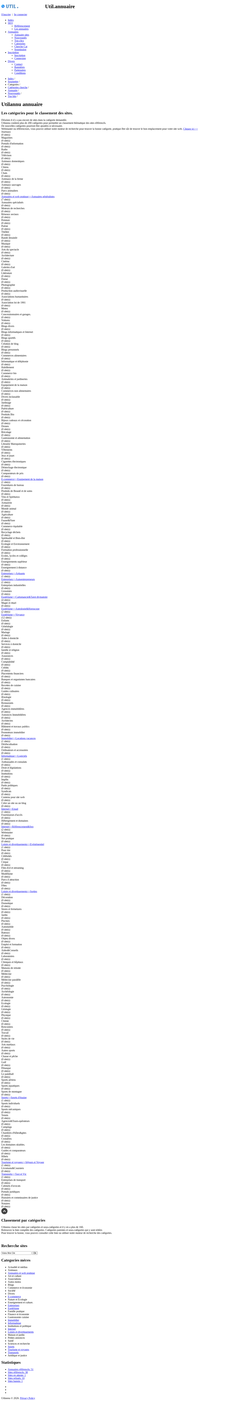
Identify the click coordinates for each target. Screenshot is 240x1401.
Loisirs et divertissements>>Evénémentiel (22, 844)
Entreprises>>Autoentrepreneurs (18, 579)
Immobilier (13, 1320)
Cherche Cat (20, 46)
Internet (12, 1329)
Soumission (20, 49)
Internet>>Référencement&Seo (17, 826)
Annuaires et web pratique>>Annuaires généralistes (28, 196)
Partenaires (20, 70)
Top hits (12, 96)
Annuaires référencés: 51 (20, 1369)
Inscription (13, 52)
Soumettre (13, 81)
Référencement (22, 26)
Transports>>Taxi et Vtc (13, 1174)
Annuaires (13, 31)
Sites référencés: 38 (18, 1372)
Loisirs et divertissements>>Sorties (19, 891)
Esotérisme (13, 1308)
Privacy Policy (27, 1398)
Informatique (14, 1323)
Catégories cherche (17, 87)
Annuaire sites (21, 34)
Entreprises (13, 1305)
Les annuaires (21, 28)
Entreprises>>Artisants (13, 573)
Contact (18, 64)
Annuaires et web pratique (21, 1273)
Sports (11, 1346)
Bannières (19, 67)
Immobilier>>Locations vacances (18, 738)
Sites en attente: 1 (17, 1375)
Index (11, 20)
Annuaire (12, 90)
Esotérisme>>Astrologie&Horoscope (20, 608)
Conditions (20, 73)
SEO (10, 23)
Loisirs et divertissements (21, 1332)
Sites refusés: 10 (16, 1378)
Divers (11, 61)
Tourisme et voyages (18, 1349)
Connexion (20, 58)
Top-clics (19, 40)
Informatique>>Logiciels (14, 756)
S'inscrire (6, 14)
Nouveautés (20, 37)
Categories (19, 43)
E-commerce (14, 1296)
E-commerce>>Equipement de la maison (22, 479)
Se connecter (20, 14)
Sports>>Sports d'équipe (14, 1097)
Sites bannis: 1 (15, 1381)
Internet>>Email (9, 809)
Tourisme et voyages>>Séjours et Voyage (22, 1162)
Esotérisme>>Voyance (12, 614)
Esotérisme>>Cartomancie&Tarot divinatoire (24, 597)
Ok (34, 1253)
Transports (13, 1352)
